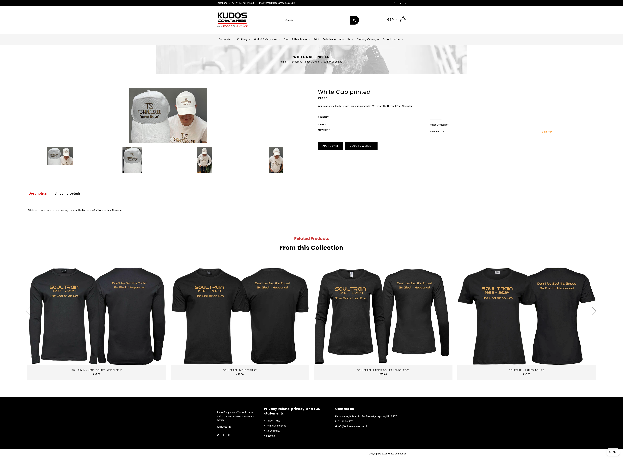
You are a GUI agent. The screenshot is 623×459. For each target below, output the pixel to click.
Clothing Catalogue (368, 39)
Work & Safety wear (266, 39)
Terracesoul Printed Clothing (304, 61)
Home (283, 61)
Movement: (324, 130)
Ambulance (329, 39)
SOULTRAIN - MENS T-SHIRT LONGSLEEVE (96, 370)
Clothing (242, 39)
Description (38, 193)
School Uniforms (393, 39)
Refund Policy (273, 430)
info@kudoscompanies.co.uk (280, 3)
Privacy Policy (273, 420)
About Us (345, 39)
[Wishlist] (405, 3)
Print (316, 39)
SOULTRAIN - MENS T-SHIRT (240, 370)
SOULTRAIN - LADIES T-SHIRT (526, 370)
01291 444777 (345, 421)
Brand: (322, 124)
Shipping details (68, 193)
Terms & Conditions (276, 425)
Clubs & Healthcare (296, 39)
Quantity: (323, 117)
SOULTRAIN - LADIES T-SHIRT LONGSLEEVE (383, 370)
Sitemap (270, 435)
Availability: (437, 131)
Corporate (225, 39)
